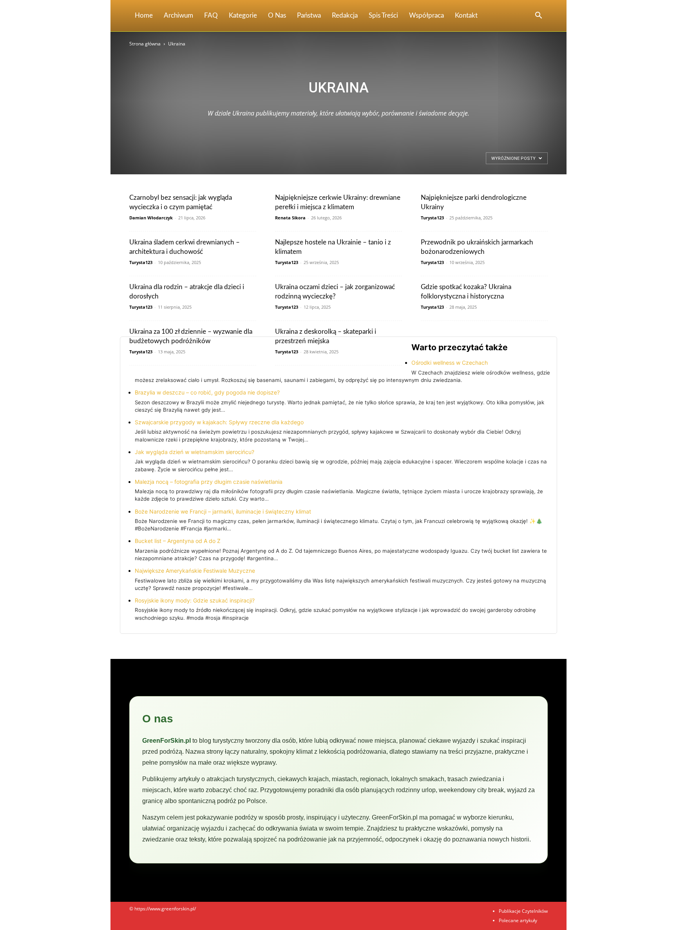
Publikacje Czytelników (523, 911)
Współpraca (426, 15)
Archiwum (178, 15)
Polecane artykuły (518, 920)
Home (144, 15)
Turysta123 (432, 218)
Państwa (309, 15)
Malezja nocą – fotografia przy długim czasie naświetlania (208, 481)
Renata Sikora (290, 218)
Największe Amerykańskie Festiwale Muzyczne (195, 570)
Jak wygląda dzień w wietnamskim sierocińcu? (194, 452)
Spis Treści (383, 15)
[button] (538, 16)
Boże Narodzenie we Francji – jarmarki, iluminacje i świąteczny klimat (223, 511)
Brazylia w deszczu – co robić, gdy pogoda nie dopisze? (207, 392)
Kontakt (466, 15)
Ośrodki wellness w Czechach (449, 362)
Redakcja (345, 15)
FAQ (211, 15)
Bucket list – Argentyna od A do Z (178, 540)
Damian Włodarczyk (151, 218)
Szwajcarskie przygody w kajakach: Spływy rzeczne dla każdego (219, 422)
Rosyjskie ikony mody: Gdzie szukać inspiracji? (195, 600)
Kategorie (243, 15)
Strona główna (145, 43)
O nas (277, 15)
